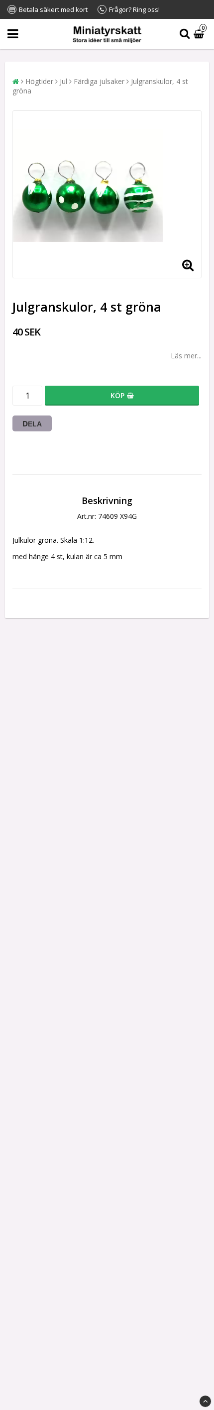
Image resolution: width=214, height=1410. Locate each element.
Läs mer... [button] (186, 355)
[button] (200, 34)
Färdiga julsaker (99, 81)
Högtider (39, 81)
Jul (63, 81)
